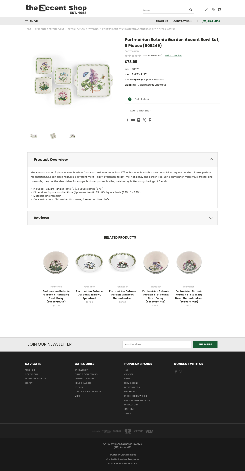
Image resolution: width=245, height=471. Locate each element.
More (77, 396)
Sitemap (29, 383)
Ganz (127, 378)
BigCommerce (128, 454)
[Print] (138, 120)
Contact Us (181, 21)
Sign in (29, 378)
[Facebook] (127, 120)
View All (128, 413)
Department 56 (132, 387)
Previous (236, 460)
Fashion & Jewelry (84, 378)
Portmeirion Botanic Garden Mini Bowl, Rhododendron (122, 294)
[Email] (133, 120)
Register (41, 378)
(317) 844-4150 (211, 21)
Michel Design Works (135, 396)
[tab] (122, 159)
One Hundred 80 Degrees (137, 400)
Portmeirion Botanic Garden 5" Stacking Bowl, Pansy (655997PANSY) (155, 296)
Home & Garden (83, 383)
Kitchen (79, 387)
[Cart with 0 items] (219, 9)
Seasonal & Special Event (88, 391)
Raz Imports (130, 391)
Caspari (128, 374)
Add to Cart (56, 265)
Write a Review (173, 55)
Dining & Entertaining (86, 374)
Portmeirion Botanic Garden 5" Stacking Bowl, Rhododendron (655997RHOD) (188, 296)
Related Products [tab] (120, 237)
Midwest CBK (131, 404)
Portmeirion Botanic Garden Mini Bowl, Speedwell (89, 294)
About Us (162, 21)
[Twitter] (144, 120)
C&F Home (129, 409)
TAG (126, 370)
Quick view (56, 259)
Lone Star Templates (128, 459)
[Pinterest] (150, 120)
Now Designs (131, 383)
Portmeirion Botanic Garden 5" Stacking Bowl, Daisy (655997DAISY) (56, 296)
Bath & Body (81, 370)
